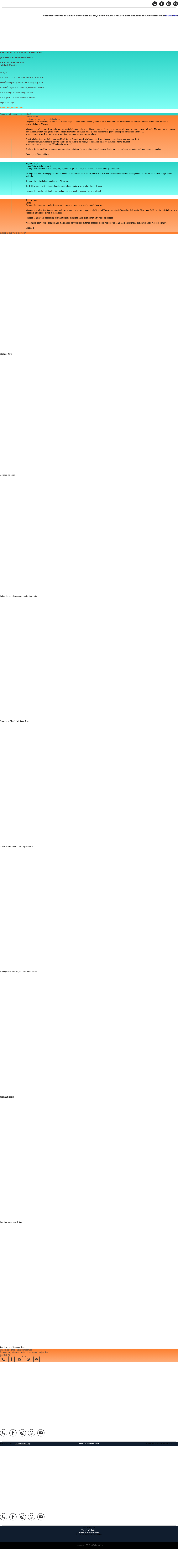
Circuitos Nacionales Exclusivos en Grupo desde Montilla (138, 15)
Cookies (96, 1444)
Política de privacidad (86, 1444)
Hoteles (47, 15)
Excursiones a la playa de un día (92, 15)
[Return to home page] (16, 16)
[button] (154, 3)
